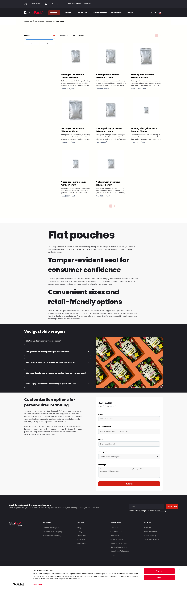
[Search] (151, 12)
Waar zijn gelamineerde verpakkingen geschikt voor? (51, 384)
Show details (38, 585)
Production (81, 535)
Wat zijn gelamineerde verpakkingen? (43, 341)
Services (67, 13)
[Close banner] (179, 569)
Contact (130, 13)
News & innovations (118, 547)
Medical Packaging (51, 527)
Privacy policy (150, 535)
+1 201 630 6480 (34, 4)
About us (114, 527)
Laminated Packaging (45, 21)
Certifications (116, 531)
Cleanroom (81, 543)
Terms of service (151, 539)
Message (102, 465)
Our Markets (82, 13)
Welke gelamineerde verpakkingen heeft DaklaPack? (50, 362)
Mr (101, 407)
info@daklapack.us (55, 4)
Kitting (79, 531)
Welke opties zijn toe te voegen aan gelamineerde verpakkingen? (56, 373)
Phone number (104, 427)
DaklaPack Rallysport (119, 551)
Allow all (159, 571)
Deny (159, 577)
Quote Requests (151, 531)
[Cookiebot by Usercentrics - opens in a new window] (18, 584)
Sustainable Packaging (52, 531)
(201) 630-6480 (43, 426)
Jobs (112, 555)
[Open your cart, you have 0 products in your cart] (155, 12)
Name (100, 414)
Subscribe (172, 506)
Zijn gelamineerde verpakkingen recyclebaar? (47, 351)
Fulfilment (81, 539)
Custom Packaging (100, 13)
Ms (108, 407)
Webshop (53, 13)
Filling (79, 527)
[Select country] (161, 13)
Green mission (116, 539)
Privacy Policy (161, 511)
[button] (39, 35)
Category (102, 452)
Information (116, 13)
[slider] (25, 39)
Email (100, 439)
